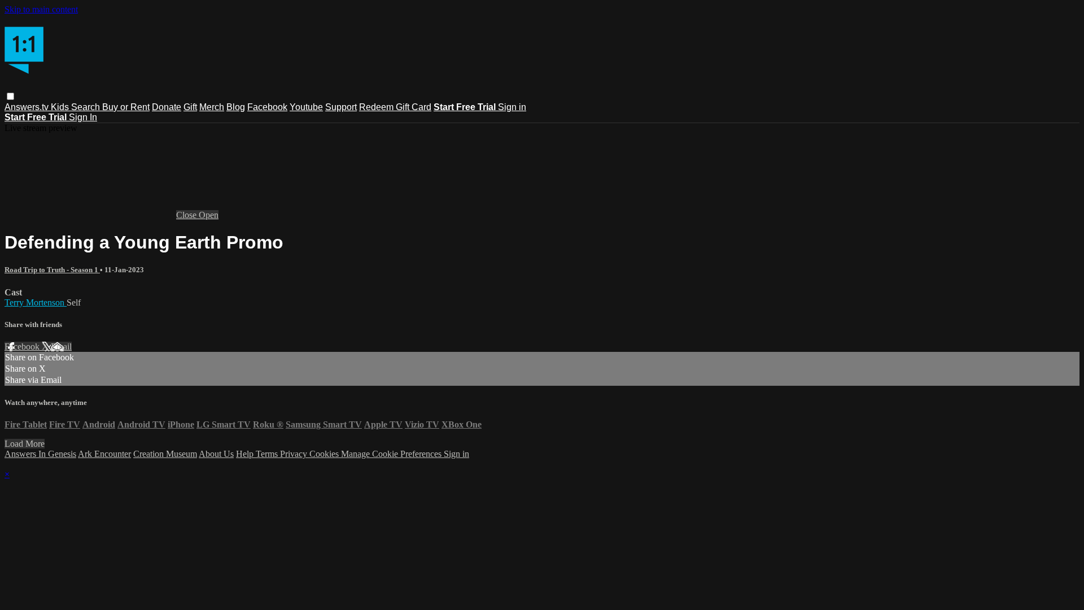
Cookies (325, 454)
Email (61, 346)
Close (187, 215)
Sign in (512, 107)
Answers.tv (28, 107)
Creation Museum (165, 454)
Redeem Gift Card (395, 107)
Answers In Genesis (40, 454)
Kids (61, 107)
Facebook (267, 107)
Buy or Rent (126, 107)
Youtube (306, 107)
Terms (268, 454)
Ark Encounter (104, 454)
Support (341, 107)
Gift (190, 107)
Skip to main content (41, 9)
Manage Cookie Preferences (392, 454)
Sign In (83, 117)
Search (86, 107)
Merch (211, 107)
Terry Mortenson (36, 302)
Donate (166, 107)
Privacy (294, 454)
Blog (235, 107)
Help (246, 454)
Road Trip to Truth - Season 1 (52, 269)
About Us (216, 454)
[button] (10, 96)
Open (208, 215)
